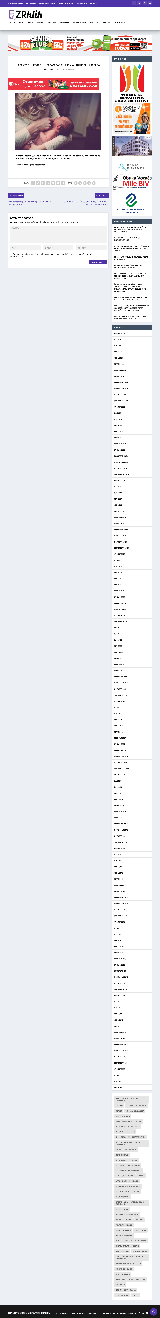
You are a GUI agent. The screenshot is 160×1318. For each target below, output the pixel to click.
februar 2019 (120, 885)
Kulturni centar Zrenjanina (128, 1170)
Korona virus (122, 1155)
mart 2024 (119, 511)
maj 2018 (118, 940)
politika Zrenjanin (124, 1225)
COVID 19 (119, 1106)
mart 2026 (119, 364)
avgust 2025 (119, 407)
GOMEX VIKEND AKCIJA (135, 1111)
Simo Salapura (122, 1251)
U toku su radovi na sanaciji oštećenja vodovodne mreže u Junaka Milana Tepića (131, 248)
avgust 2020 (119, 775)
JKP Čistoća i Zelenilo (125, 1132)
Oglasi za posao (36, 22)
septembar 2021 (121, 695)
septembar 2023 (121, 548)
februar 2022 (120, 664)
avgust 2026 (119, 333)
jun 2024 (118, 493)
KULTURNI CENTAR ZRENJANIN (128, 1165)
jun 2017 (117, 1008)
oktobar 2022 (120, 615)
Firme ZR (106, 22)
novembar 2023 (121, 536)
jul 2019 (117, 854)
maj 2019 (118, 867)
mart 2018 (119, 952)
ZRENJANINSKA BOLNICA (126, 1290)
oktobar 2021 (120, 689)
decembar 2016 (121, 1044)
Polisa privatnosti (66, 3)
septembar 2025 (121, 401)
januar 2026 (119, 376)
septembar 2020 (121, 769)
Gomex (119, 1111)
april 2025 (118, 431)
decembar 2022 (121, 603)
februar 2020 (120, 812)
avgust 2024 (119, 480)
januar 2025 (119, 450)
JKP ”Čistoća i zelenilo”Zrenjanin (130, 1137)
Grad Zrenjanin (123, 1116)
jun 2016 (118, 1081)
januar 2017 (119, 1038)
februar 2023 (120, 591)
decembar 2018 (121, 897)
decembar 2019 (121, 824)
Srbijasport (120, 22)
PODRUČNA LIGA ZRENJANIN (127, 1214)
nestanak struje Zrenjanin (128, 1186)
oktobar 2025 (120, 395)
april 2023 (118, 579)
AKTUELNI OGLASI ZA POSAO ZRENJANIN (127, 1099)
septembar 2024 (121, 474)
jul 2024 (118, 487)
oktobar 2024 (120, 468)
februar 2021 (120, 738)
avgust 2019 (119, 848)
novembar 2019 (121, 830)
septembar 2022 (121, 621)
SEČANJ (136, 1246)
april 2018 (118, 946)
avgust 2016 (119, 1069)
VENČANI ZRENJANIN (124, 1269)
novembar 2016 (121, 1051)
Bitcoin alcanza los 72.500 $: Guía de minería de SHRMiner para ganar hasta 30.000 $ (130, 276)
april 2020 (119, 799)
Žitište (135, 1295)
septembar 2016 (121, 1063)
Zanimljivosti (80, 22)
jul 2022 (117, 634)
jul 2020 (118, 781)
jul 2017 (117, 1002)
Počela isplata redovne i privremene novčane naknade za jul (131, 317)
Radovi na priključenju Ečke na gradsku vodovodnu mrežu (128, 266)
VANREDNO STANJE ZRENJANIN (128, 1264)
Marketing (82, 3)
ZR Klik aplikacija (15, 3)
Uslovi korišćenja (47, 3)
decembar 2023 (121, 529)
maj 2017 (118, 1014)
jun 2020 (118, 787)
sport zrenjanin (140, 1251)
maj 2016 (118, 1087)
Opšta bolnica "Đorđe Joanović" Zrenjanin (130, 1203)
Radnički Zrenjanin (124, 1235)
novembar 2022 (121, 609)
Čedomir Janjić (122, 1295)
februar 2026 (120, 370)
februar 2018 (120, 959)
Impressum (31, 3)
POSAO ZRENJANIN (123, 1230)
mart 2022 (119, 658)
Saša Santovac (122, 1246)
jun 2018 (118, 934)
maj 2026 (118, 352)
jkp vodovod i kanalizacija (128, 1126)
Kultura (52, 22)
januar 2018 (119, 965)
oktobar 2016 (120, 1057)
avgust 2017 (119, 995)
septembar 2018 (121, 916)
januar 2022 (119, 670)
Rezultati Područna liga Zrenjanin (131, 1241)
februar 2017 (120, 1032)
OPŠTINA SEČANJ (122, 1197)
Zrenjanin (120, 1285)
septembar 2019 (121, 842)
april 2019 (118, 873)
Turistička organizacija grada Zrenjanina (129, 1257)
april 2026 (118, 358)
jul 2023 (117, 560)
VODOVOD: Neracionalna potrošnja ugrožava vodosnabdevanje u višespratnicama (130, 229)
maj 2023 (118, 572)
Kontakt (93, 3)
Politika (94, 22)
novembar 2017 (121, 977)
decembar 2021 (121, 677)
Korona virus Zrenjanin (127, 1160)
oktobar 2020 (120, 762)
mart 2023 (119, 585)
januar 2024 (119, 523)
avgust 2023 (119, 554)
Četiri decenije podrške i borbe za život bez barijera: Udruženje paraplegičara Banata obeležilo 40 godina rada (130, 287)
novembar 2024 (121, 462)
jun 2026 (118, 346)
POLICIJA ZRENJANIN (124, 1220)
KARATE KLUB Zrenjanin (126, 1150)
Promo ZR (65, 22)
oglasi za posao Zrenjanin (128, 1191)
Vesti (12, 22)
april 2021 (118, 726)
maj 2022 (118, 646)
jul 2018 (117, 928)
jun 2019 (118, 860)
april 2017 (118, 1020)
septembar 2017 (121, 989)
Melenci (141, 1176)
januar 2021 (119, 744)
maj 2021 (118, 720)
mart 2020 (119, 805)
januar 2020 (119, 818)
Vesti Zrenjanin (123, 1274)
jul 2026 (117, 339)
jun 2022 (118, 640)
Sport (22, 22)
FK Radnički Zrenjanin (136, 1106)
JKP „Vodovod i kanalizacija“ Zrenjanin (128, 1143)
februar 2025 (120, 444)
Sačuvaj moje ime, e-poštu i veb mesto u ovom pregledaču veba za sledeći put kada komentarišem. (51, 255)
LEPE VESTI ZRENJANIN (125, 1176)
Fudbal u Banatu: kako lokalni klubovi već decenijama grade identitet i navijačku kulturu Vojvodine (131, 308)
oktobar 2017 (120, 983)
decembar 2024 (121, 456)
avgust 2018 (119, 922)
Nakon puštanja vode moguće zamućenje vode (127, 239)
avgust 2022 (119, 628)
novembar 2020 (121, 756)
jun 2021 (118, 713)
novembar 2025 (121, 389)
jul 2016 (117, 1075)
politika (139, 1220)
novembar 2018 (121, 903)
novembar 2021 (121, 683)
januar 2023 (119, 597)
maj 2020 (118, 793)
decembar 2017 (121, 971)
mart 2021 (118, 732)
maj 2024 (118, 499)
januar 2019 (119, 891)
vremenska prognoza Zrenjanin (130, 1279)
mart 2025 (119, 437)
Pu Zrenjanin (140, 1230)
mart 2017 (118, 1026)
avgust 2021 (119, 701)
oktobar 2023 (120, 542)
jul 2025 (117, 413)
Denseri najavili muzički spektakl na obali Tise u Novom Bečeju (130, 298)
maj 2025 (118, 425)
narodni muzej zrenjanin (127, 1181)
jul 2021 (117, 707)
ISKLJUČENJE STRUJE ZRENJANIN (129, 1121)
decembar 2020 (121, 750)
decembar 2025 (121, 382)
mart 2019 (118, 879)
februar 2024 (120, 517)
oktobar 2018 (120, 910)
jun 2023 (118, 566)
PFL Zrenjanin (122, 1209)
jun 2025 (118, 419)
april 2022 (118, 652)
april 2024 (119, 505)
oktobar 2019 (120, 836)
